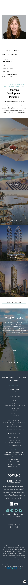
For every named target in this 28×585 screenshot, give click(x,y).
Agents (15, 391)
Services (14, 356)
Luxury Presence (15, 516)
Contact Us (14, 413)
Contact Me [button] (14, 350)
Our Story (15, 403)
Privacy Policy (14, 527)
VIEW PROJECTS (14, 136)
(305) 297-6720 (7, 61)
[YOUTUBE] (20, 510)
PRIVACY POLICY (14, 466)
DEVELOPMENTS (14, 420)
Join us (15, 410)
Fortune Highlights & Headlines (15, 405)
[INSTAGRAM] (11, 510)
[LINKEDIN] (16, 510)
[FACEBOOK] (7, 510)
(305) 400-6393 (14, 461)
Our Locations (14, 394)
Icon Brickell (14, 408)
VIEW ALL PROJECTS (14, 302)
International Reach (14, 396)
